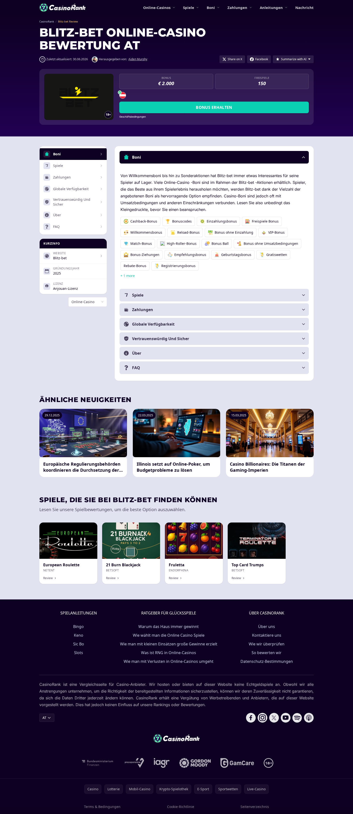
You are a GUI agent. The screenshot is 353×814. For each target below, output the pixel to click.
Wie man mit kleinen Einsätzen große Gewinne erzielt (168, 644)
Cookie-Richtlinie (180, 806)
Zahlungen (237, 7)
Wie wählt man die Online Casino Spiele (169, 635)
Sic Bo (78, 644)
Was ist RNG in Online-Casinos (168, 652)
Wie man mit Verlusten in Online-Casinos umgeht (168, 661)
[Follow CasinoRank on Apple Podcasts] (309, 718)
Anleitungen (271, 7)
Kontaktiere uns (266, 635)
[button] (214, 157)
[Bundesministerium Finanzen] (97, 763)
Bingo (78, 626)
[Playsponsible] (134, 763)
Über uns (266, 626)
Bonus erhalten (214, 107)
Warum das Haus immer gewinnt (168, 626)
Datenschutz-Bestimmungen (266, 661)
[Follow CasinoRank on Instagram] (262, 718)
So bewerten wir (267, 652)
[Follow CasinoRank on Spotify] (297, 718)
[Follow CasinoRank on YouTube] (285, 718)
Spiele (188, 7)
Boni (211, 7)
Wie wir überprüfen (266, 644)
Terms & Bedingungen (102, 806)
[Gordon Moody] (195, 763)
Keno (78, 635)
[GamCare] (237, 763)
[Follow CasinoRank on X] (274, 718)
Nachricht (304, 7)
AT (44, 717)
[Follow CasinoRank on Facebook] (251, 718)
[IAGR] (162, 763)
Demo (151, 528)
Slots (78, 652)
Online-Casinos (156, 7)
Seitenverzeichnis (254, 806)
